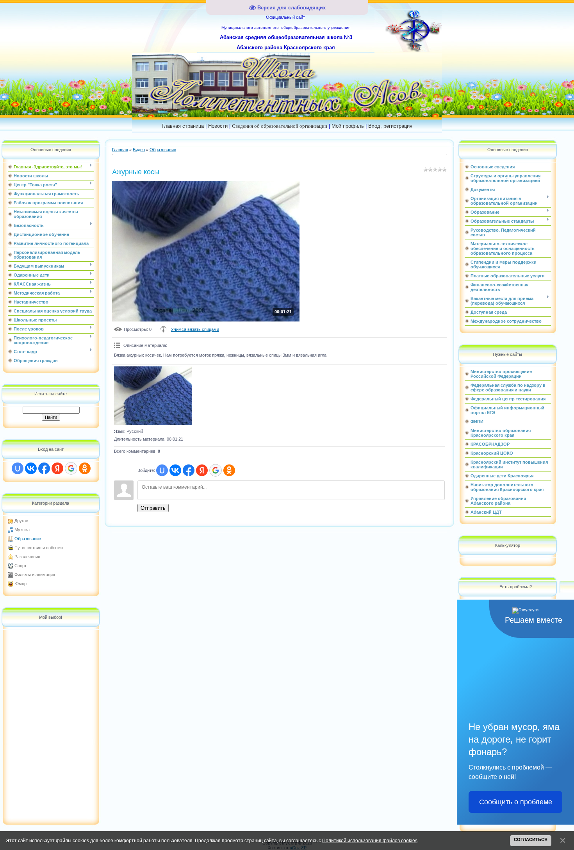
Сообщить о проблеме (515, 802)
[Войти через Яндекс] (57, 468)
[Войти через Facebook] (44, 468)
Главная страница (183, 126)
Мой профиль (348, 126)
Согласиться (530, 839)
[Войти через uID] (17, 468)
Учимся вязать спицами (195, 329)
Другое (21, 520)
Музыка (22, 529)
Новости (218, 126)
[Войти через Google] (71, 468)
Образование (27, 538)
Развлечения (27, 556)
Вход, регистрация (390, 126)
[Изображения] (153, 395)
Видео (139, 149)
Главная (120, 149)
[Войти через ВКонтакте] (31, 468)
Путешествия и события (38, 547)
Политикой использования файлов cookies (369, 840)
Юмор (20, 583)
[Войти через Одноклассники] (85, 468)
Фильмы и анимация (34, 574)
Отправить (153, 508)
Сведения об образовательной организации (279, 126)
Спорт (20, 565)
